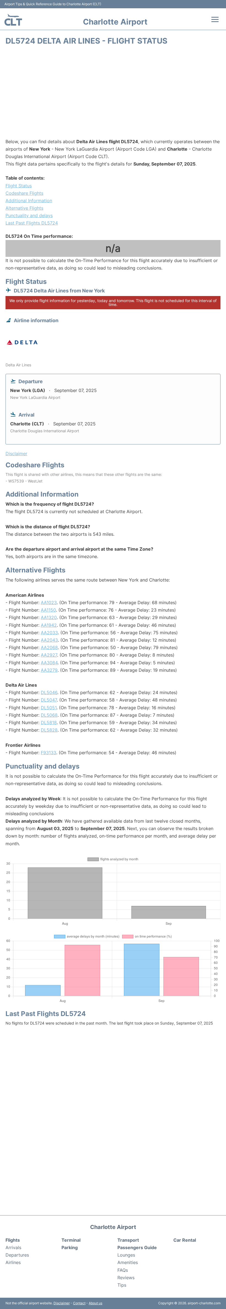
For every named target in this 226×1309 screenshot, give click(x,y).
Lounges (126, 1255)
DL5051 (49, 707)
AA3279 (49, 670)
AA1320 (49, 617)
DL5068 (49, 715)
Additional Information (29, 200)
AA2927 (49, 655)
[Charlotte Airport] (13, 20)
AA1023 (49, 602)
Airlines (13, 1262)
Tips (121, 1285)
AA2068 (49, 647)
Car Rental (184, 1240)
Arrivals (13, 1247)
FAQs (122, 1270)
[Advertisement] (113, 93)
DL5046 (49, 692)
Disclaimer (61, 1303)
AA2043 (49, 640)
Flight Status (19, 185)
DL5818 (49, 722)
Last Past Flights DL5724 (32, 223)
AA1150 (48, 610)
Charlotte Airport (115, 22)
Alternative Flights (24, 208)
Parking (69, 1247)
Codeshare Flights (24, 193)
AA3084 (49, 662)
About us (95, 1303)
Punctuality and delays (29, 215)
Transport (128, 1240)
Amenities (127, 1262)
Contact (79, 1303)
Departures (17, 1255)
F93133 (48, 752)
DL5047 (49, 700)
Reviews (125, 1277)
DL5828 (49, 730)
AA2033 (49, 632)
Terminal (70, 1240)
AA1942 (49, 625)
